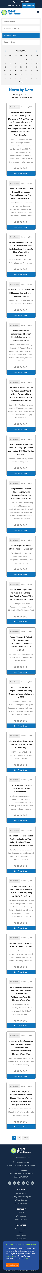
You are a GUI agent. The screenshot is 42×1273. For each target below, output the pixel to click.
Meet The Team (21, 1219)
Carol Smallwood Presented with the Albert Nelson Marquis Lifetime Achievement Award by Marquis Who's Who (21, 993)
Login (18, 5)
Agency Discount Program (21, 1197)
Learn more (10, 1256)
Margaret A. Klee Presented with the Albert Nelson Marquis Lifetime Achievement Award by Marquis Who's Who (21, 1047)
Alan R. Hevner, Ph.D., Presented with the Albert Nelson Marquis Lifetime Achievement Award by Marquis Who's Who (21, 1098)
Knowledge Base (21, 1229)
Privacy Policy (10, 1270)
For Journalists (21, 1239)
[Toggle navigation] (38, 12)
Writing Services (21, 1200)
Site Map (33, 1270)
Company (21, 1209)
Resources (21, 1225)
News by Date (10, 35)
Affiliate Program (21, 1203)
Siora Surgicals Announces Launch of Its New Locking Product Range (21, 744)
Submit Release (28, 5)
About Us (21, 1213)
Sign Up (11, 5)
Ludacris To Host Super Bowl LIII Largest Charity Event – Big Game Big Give (21, 293)
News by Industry (11, 28)
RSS (21, 1232)
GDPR (26, 1258)
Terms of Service (22, 1270)
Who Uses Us (21, 1216)
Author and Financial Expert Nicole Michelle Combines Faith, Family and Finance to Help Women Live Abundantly (21, 249)
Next (26, 1138)
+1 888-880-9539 (22, 1)
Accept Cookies (12, 1265)
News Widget (21, 1235)
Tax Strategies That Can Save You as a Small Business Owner (21, 789)
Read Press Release (21, 173)
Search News (9, 42)
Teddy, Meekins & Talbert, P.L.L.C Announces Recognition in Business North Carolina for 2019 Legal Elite (21, 643)
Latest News (9, 22)
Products (21, 1190)
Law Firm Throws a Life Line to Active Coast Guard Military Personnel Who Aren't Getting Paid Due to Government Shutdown (21, 394)
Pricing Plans (21, 1193)
